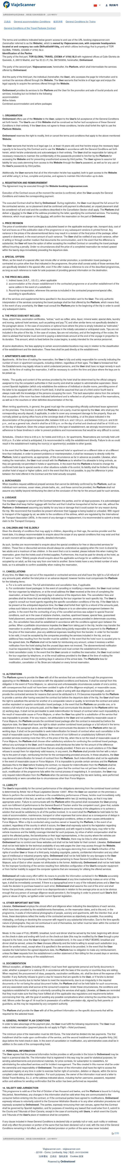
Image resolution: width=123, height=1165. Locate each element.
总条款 (7, 21)
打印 (116, 1133)
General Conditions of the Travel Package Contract (30, 28)
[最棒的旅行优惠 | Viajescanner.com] (19, 5)
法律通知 (43, 1156)
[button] (97, 5)
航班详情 (57, 21)
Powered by (61, 1161)
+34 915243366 (81, 1152)
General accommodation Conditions (32, 21)
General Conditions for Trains (80, 21)
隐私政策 (63, 1156)
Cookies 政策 (76, 1156)
